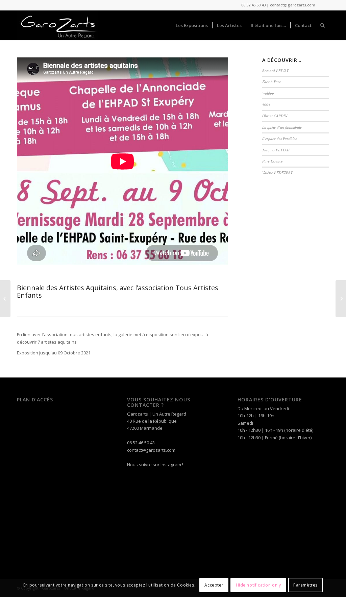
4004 (266, 104)
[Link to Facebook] (324, 5)
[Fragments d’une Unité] (5, 298)
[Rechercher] (322, 25)
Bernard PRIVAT (275, 70)
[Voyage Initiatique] (341, 298)
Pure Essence (272, 161)
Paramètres (305, 585)
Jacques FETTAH (276, 149)
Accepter (213, 585)
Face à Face (271, 81)
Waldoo (268, 93)
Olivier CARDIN (274, 115)
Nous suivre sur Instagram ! (155, 465)
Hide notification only (258, 585)
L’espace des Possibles (279, 138)
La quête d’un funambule (282, 127)
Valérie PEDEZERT (277, 172)
